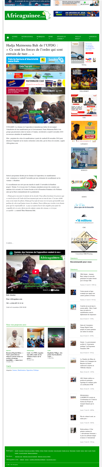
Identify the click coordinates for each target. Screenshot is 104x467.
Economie (21, 450)
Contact (27, 459)
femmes (14, 370)
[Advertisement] (52, 27)
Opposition (29, 370)
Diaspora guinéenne (32, 453)
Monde (46, 450)
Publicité (22, 459)
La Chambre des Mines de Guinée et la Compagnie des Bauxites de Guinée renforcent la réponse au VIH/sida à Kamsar (88, 363)
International (27, 37)
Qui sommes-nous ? (51, 459)
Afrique (42, 450)
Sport (50, 37)
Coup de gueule (57, 450)
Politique (36, 370)
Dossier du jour (65, 450)
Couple (90, 450)
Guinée (14, 37)
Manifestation (22, 370)
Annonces (93, 37)
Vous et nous (78, 38)
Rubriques (41, 37)
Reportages (72, 450)
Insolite (16, 453)
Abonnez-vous (18, 456)
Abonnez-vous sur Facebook (30, 456)
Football (78, 450)
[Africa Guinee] (27, 15)
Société (16, 450)
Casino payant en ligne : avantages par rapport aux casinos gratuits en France (87, 293)
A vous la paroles (23, 453)
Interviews (50, 450)
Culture (82, 450)
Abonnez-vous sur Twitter (44, 456)
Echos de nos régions (29, 450)
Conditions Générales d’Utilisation (38, 459)
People (93, 450)
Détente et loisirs (61, 38)
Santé (86, 450)
